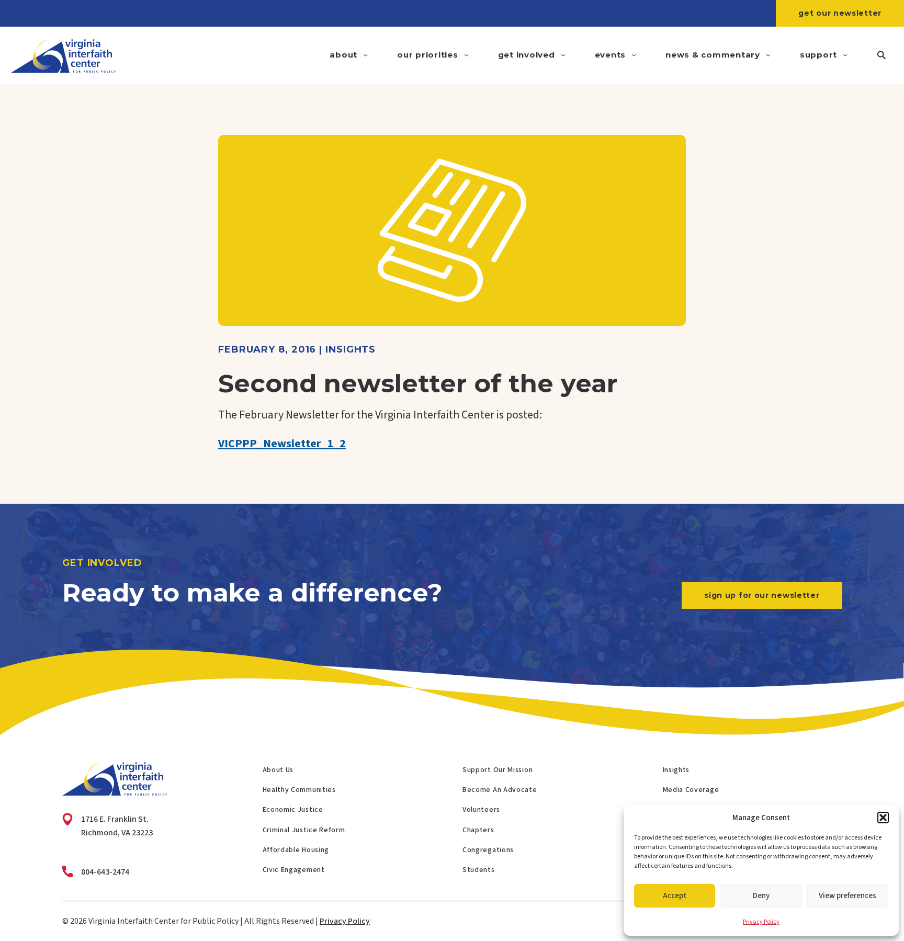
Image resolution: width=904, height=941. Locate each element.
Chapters (478, 830)
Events (610, 55)
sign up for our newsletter (761, 595)
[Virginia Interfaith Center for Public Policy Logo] (63, 55)
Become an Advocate (499, 790)
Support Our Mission (497, 770)
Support (818, 55)
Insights (676, 770)
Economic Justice (293, 809)
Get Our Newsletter (840, 13)
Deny (761, 895)
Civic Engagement (294, 870)
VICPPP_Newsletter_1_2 (282, 443)
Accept (674, 895)
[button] (883, 817)
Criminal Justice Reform (304, 830)
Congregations (488, 850)
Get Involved (526, 55)
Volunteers (481, 809)
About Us (278, 770)
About (343, 55)
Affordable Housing (296, 850)
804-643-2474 (105, 872)
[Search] (881, 55)
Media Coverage (691, 790)
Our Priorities (427, 55)
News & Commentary (712, 55)
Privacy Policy (761, 921)
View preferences (847, 895)
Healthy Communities (299, 790)
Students (478, 870)
